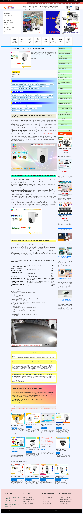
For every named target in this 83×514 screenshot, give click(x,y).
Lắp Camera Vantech (8, 20)
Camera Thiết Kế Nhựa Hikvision (64, 53)
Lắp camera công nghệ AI (47, 497)
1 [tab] (39, 32)
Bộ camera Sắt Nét (64, 503)
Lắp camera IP (45, 499)
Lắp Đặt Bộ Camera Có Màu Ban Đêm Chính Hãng (21, 110)
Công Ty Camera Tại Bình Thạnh (22, 406)
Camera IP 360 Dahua (62, 51)
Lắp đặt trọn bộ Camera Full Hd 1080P (19, 106)
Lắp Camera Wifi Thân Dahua (31, 95)
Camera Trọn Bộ (38, 3)
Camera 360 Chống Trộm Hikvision (64, 112)
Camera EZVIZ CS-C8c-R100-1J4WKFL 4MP (61, 425)
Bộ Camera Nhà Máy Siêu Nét (65, 191)
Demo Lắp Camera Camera (75, 3)
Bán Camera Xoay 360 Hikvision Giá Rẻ (64, 127)
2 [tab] (41, 32)
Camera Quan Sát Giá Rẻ (46, 3)
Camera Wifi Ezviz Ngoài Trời (63, 63)
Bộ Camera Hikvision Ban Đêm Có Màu (34, 106)
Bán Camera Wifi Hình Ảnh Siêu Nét (18, 95)
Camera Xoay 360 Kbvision (63, 58)
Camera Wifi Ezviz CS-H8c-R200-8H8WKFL (27, 48)
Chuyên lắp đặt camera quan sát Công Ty (70, 16)
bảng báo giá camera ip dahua (17, 84)
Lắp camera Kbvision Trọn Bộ (66, 499)
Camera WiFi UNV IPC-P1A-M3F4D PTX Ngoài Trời (17, 449)
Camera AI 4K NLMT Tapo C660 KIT (32, 449)
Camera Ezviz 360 (61, 118)
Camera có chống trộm (62, 79)
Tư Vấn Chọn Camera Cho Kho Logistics (63, 72)
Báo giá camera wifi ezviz (44, 86)
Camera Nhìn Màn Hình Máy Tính (64, 85)
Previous (27, 22)
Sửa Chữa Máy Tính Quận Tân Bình (33, 408)
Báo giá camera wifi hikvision (33, 88)
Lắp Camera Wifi (30, 3)
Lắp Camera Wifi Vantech (62, 95)
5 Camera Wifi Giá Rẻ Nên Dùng (64, 103)
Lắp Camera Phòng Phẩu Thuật (64, 77)
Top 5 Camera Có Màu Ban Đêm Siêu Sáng (30, 86)
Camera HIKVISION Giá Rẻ (9, 18)
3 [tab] (43, 32)
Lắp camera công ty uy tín (28, 497)
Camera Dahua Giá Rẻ (8, 15)
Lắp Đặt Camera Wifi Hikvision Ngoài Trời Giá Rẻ (33, 97)
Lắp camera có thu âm (46, 501)
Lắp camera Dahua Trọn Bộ (65, 501)
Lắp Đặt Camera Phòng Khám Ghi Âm (65, 216)
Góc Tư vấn (67, 3)
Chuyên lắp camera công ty (29, 499)
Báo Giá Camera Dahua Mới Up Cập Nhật (45, 84)
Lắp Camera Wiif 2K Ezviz (63, 88)
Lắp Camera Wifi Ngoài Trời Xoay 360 (65, 98)
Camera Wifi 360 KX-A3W (31, 424)
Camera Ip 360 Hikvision (62, 124)
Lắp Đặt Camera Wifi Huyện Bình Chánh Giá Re (38, 406)
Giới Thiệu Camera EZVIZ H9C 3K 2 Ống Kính (65, 257)
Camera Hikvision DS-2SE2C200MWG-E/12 (59, 477)
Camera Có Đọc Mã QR (62, 66)
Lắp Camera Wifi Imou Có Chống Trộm (19, 99)
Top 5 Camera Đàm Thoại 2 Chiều (30, 84)
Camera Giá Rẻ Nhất (62, 74)
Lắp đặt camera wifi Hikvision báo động (45, 95)
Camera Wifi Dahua (61, 48)
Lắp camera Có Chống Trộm (47, 503)
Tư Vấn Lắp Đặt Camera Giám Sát (57, 3)
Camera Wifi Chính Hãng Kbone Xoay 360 (65, 121)
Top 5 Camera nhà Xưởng (16, 86)
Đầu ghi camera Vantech (9, 31)
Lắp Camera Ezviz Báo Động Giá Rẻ (64, 93)
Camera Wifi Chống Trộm (47, 97)
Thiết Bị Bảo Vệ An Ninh (32, 108)
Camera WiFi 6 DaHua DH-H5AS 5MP (47, 447)
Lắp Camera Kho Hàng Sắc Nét (65, 148)
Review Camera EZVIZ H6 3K (65, 278)
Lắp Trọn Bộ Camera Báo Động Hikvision (19, 108)
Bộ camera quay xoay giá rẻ (65, 169)
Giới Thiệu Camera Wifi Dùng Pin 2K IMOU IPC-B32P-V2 (65, 301)
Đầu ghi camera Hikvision (9, 27)
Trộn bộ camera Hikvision (65, 497)
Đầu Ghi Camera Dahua (9, 24)
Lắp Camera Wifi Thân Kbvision (33, 99)
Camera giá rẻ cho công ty (28, 503)
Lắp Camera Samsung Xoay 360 (64, 130)
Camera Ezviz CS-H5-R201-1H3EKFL (16, 477)
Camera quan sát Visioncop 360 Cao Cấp (65, 109)
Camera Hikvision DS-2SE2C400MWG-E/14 (44, 477)
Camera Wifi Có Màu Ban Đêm (17, 97)
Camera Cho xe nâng (62, 68)
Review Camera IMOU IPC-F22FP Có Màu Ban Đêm (65, 243)
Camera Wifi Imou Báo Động (63, 100)
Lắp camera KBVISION (8, 13)
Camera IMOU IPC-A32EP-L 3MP (17, 425)
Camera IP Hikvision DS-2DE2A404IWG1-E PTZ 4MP (61, 450)
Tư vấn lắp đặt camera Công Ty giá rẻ (70, 28)
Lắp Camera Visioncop (8, 22)
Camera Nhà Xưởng (61, 61)
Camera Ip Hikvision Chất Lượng (64, 56)
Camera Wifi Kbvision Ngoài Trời (64, 105)
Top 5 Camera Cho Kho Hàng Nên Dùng (19, 88)
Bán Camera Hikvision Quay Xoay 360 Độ (64, 115)
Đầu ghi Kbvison (7, 29)
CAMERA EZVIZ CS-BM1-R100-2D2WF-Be (46, 425)
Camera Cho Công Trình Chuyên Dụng (64, 83)
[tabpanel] (41, 22)
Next (56, 22)
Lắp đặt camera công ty (28, 501)
